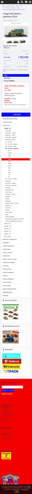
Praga (4, 71)
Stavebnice (8, 205)
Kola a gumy (8, 212)
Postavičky (6, 242)
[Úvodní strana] (2, 2)
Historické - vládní (10, 135)
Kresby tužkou (7, 282)
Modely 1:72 (7, 228)
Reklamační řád (5, 419)
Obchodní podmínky (6, 413)
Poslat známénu (9, 81)
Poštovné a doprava (6, 417)
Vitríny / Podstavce (8, 246)
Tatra (9, 168)
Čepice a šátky (7, 285)
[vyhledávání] (22, 2)
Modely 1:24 (7, 231)
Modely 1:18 (7, 234)
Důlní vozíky (8, 192)
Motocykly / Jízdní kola (10, 239)
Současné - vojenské (10, 185)
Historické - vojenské (11, 137)
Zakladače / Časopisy (9, 262)
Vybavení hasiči (9, 190)
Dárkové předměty (8, 279)
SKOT (9, 161)
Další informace (25, 489)
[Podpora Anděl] (6, 459)
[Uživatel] (18, 2)
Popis (5, 75)
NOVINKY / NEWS (7, 122)
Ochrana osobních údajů (7, 415)
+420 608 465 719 (5, 430)
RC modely (6, 266)
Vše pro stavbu (7, 269)
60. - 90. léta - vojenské (22, 69)
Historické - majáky (10, 133)
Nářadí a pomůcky (8, 272)
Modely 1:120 (7, 226)
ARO (9, 150)
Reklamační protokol (6, 436)
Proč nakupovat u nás (6, 411)
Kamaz (10, 153)
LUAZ (9, 157)
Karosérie (8, 208)
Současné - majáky (10, 183)
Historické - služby (10, 139)
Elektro (5, 275)
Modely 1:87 (7, 223)
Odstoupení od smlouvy (7, 438)
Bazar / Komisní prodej (9, 289)
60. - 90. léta (8, 142)
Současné (8, 181)
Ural (9, 174)
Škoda (9, 163)
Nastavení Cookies (5, 421)
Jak (5, 409)
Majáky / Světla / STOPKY (12, 203)
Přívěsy (7, 199)
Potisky (7, 210)
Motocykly (8, 201)
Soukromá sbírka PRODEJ (10, 119)
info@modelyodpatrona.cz (7, 432)
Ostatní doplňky (9, 216)
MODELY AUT (6, 69)
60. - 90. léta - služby (11, 178)
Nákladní (7, 196)
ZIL (9, 176)
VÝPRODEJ (5, 295)
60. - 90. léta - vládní (10, 146)
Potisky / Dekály (7, 252)
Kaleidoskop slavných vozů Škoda (14, 219)
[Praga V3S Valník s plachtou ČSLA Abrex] (16, 32)
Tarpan (10, 166)
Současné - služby (10, 194)
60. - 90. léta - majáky (11, 144)
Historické (8, 130)
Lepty (6, 214)
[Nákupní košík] (26, 2)
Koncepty (7, 187)
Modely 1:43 (13, 69)
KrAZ (9, 155)
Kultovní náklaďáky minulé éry (13, 221)
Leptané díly (6, 256)
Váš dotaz (7, 78)
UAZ (9, 170)
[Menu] (30, 2)
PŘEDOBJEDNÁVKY (8, 292)
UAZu (9, 172)
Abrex (27, 53)
